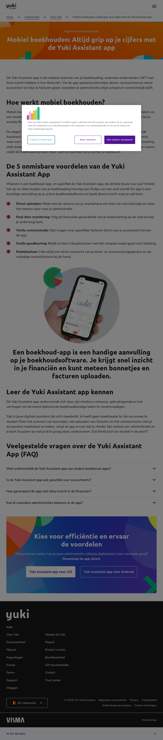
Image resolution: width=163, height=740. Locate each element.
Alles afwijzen (88, 139)
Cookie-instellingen (41, 139)
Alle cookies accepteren (120, 139)
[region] (81, 128)
